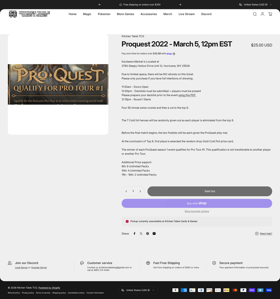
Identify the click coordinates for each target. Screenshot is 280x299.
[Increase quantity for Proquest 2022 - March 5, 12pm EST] (141, 191)
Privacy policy (28, 293)
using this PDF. (187, 95)
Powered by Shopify (49, 287)
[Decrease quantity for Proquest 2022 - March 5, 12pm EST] (125, 191)
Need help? (266, 233)
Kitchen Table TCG (133, 36)
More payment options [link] (197, 211)
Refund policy (14, 293)
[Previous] (99, 4)
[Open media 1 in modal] (58, 84)
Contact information (95, 293)
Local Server (21, 267)
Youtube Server (39, 267)
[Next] (180, 4)
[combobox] (255, 4)
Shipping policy (59, 293)
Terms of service (43, 293)
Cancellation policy (76, 293)
